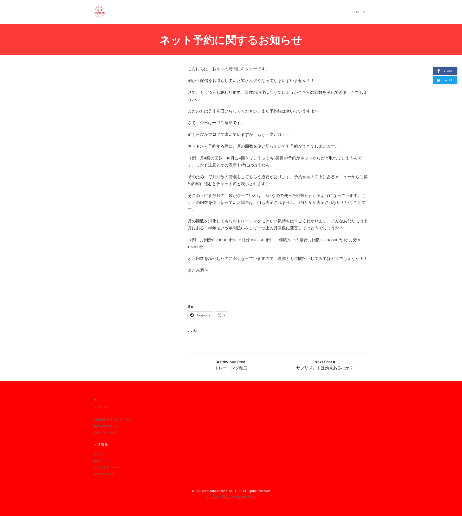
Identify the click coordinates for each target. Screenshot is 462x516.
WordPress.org (104, 474)
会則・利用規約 (105, 432)
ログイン (100, 454)
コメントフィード (106, 467)
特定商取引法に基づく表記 (112, 419)
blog (357, 12)
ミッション (101, 407)
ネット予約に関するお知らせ (231, 40)
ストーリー (101, 400)
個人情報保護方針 (106, 426)
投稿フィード (103, 461)
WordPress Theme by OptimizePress (231, 496)
